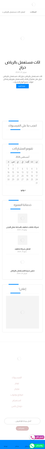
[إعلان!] (22, 312)
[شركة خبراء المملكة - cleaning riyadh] (42, 12)
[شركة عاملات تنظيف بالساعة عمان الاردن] (22, 218)
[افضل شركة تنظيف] (22, 240)
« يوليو (23, 190)
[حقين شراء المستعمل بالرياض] (22, 262)
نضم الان (21, 428)
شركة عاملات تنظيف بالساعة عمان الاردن (22, 227)
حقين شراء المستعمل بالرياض (22, 271)
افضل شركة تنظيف (22, 249)
